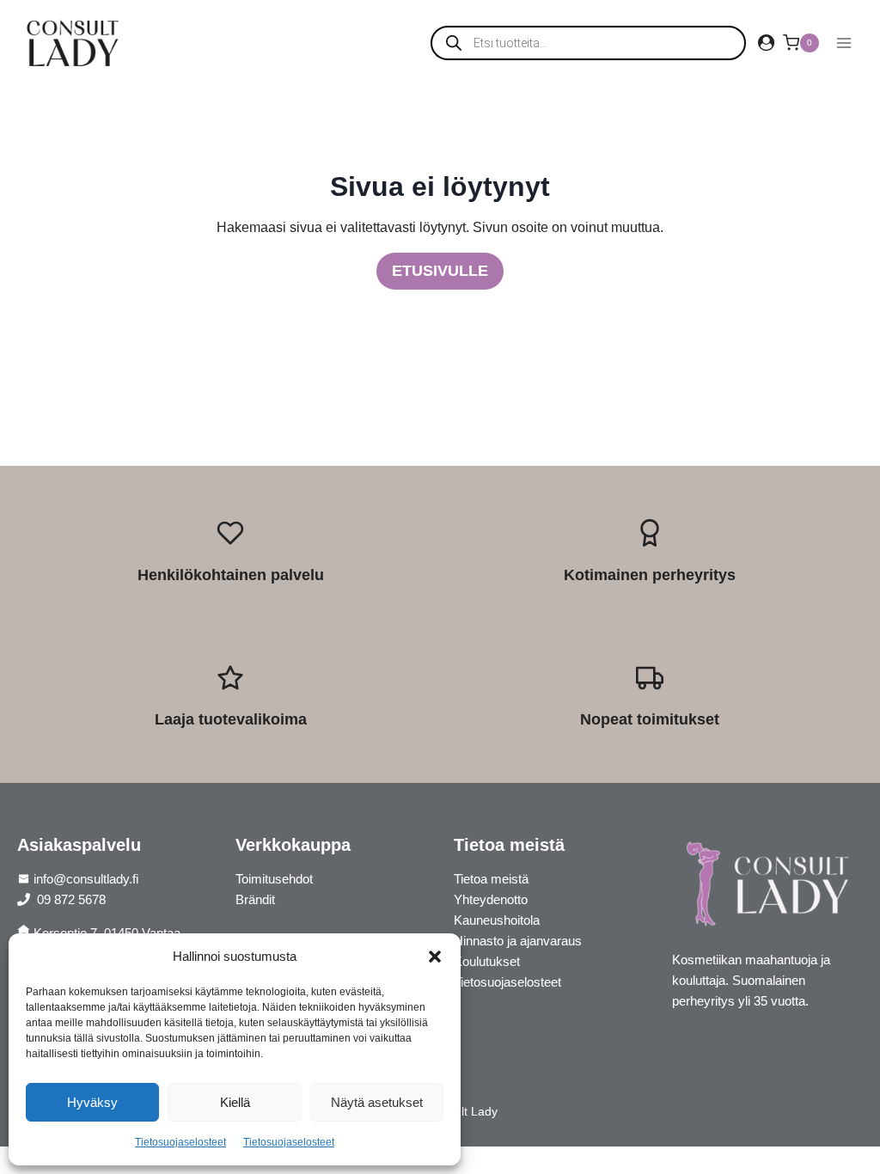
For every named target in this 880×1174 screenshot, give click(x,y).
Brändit (255, 899)
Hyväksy (92, 1102)
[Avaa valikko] (843, 42)
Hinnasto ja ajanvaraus (518, 940)
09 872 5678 (70, 899)
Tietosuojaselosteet (180, 1142)
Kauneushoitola (497, 920)
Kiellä (235, 1102)
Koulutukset (487, 961)
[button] (434, 956)
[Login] (766, 43)
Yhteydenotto (491, 899)
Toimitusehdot (274, 878)
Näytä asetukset (377, 1102)
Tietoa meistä (491, 878)
